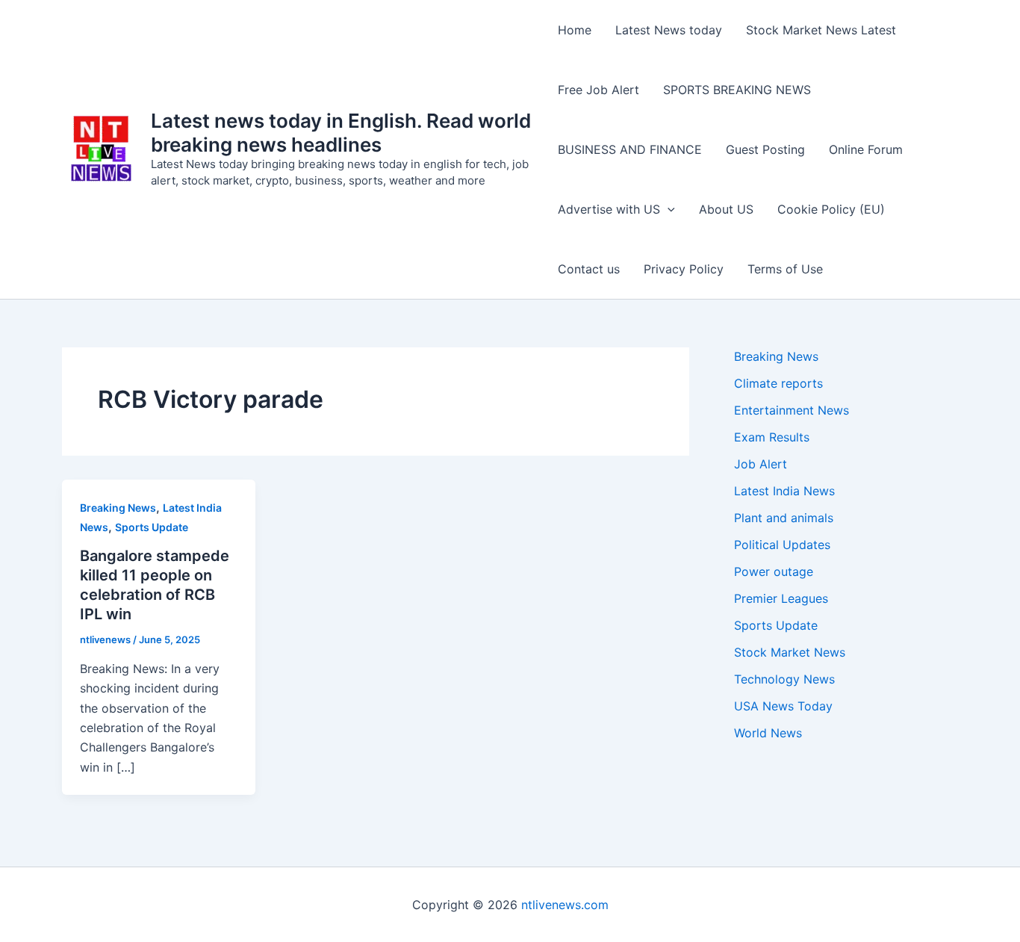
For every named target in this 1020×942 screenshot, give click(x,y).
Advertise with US (609, 209)
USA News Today (783, 705)
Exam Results (771, 437)
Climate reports (778, 383)
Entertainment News (791, 410)
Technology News (784, 679)
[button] (667, 209)
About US (726, 209)
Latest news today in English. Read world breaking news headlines (341, 132)
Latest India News (784, 490)
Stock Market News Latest (821, 29)
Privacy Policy (684, 268)
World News (768, 732)
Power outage (773, 571)
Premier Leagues (781, 598)
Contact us (589, 268)
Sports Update (151, 527)
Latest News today (668, 29)
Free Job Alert (598, 89)
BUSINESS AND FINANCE (630, 149)
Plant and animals (783, 517)
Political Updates (782, 544)
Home (574, 29)
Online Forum (866, 149)
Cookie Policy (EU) (831, 209)
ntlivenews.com (565, 904)
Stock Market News (789, 652)
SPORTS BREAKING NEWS (737, 89)
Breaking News (118, 507)
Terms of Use (785, 268)
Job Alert (760, 463)
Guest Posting (765, 149)
